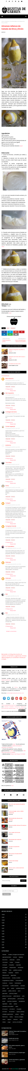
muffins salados (14, 985)
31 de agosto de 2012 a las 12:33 (13, 447)
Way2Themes (15, 1069)
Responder (8, 386)
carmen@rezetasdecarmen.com (15, 693)
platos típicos (17, 996)
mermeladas (18, 983)
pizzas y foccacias (6, 996)
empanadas (13, 967)
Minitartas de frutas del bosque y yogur (17, 357)
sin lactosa (11, 1011)
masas (11, 983)
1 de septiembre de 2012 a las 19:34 (13, 564)
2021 (14, 917)
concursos (5, 962)
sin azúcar (12, 1009)
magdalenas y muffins (8, 980)
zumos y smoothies (17, 1022)
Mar (6, 594)
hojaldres (10, 972)
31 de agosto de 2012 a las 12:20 (13, 428)
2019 (14, 923)
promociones (21, 998)
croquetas (11, 965)
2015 (14, 934)
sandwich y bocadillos (7, 1006)
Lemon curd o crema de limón (16, 868)
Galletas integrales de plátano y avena (17, 350)
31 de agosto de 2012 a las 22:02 (13, 505)
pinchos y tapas (13, 993)
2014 (14, 936)
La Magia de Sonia (11, 412)
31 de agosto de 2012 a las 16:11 (12, 464)
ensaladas (20, 967)
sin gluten (19, 1009)
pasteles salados (20, 988)
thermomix (5, 1017)
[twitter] (9, 1)
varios (3, 1019)
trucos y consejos (19, 1017)
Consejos (17, 962)
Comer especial (10, 426)
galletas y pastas (17, 970)
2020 (14, 920)
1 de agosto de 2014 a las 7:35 (12, 596)
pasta (12, 988)
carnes (18, 959)
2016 (14, 931)
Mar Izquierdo (9, 393)
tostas (11, 1017)
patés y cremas (12, 991)
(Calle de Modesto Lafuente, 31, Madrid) (12, 746)
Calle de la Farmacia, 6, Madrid (14, 751)
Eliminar (13, 386)
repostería (4, 1004)
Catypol (7, 503)
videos (4, 1022)
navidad (23, 985)
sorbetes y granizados (7, 1014)
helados (7, 21)
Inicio (3, 21)
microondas (5, 985)
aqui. (3, 246)
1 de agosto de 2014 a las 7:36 (12, 614)
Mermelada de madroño (15, 839)
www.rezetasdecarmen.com (9, 705)
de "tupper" (5, 967)
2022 (14, 914)
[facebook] (6, 1)
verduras (15, 1019)
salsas (15, 1004)
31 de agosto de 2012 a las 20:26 (13, 487)
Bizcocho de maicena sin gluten (17, 804)
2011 (14, 945)
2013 (14, 939)
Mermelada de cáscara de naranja (15, 819)
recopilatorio (22, 1001)
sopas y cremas (20, 1011)
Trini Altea (8, 462)
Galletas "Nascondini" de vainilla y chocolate (17, 1032)
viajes (21, 1019)
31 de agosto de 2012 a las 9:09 (12, 380)
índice (16, 687)
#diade (4, 954)
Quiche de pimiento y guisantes (17, 1059)
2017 (14, 928)
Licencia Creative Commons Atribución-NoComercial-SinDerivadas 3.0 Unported (14, 707)
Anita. (7, 485)
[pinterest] (16, 1)
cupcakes (18, 965)
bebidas (21, 957)
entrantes (4, 970)
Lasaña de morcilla (14, 1038)
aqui (12, 785)
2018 (14, 925)
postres (4, 998)
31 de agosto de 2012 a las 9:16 (12, 395)
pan (8, 988)
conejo (11, 962)
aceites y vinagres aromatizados (16, 954)
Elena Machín (9, 378)
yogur (9, 1022)
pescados (4, 993)
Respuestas (9, 389)
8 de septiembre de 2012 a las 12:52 (13, 580)
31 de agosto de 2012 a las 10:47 (13, 413)
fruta (8, 328)
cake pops (11, 959)
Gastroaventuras (6, 680)
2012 (14, 942)
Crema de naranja (13, 861)
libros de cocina (6, 978)
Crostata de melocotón (15, 363)
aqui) (21, 146)
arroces (15, 957)
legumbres (13, 975)
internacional (5, 975)
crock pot (4, 965)
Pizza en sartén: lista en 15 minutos (17, 825)
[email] (22, 1)
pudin (3, 1001)
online (11, 751)
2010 (14, 947)
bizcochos (4, 959)
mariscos (4, 983)
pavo (19, 991)
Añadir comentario (11, 631)
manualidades (19, 980)
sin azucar (4, 1009)
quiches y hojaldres (12, 1001)
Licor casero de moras (14, 832)
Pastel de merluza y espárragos (17, 1052)
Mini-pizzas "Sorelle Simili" (15, 853)
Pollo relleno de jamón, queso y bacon (17, 1046)
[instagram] (12, 1)
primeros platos (11, 998)
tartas (22, 1014)
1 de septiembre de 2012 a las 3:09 (13, 528)
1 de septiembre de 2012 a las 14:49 (13, 548)
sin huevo (4, 1011)
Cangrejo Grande (10, 526)
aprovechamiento (6, 957)
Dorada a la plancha (14, 846)
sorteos (17, 1014)
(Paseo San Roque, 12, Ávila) (17, 754)
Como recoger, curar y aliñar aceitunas (16, 812)
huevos (17, 972)
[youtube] (19, 1)
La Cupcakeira (9, 546)
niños (3, 988)
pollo (23, 996)
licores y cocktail (16, 978)
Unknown (8, 562)
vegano (9, 1019)
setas (16, 1006)
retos (10, 1004)
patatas (4, 991)
